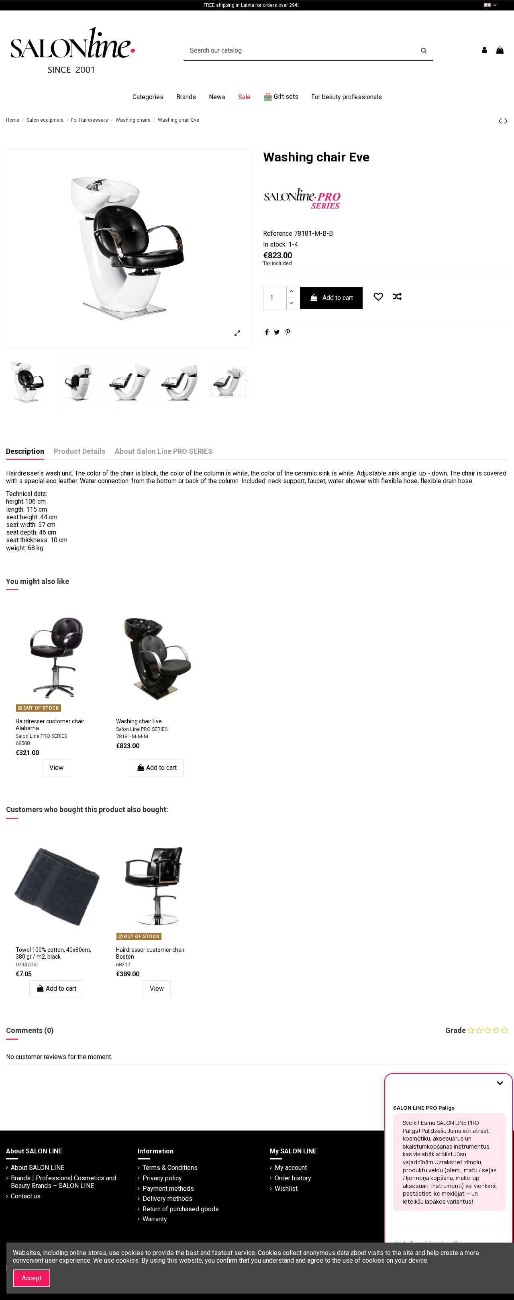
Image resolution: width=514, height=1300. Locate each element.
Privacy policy (162, 1178)
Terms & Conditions (170, 1167)
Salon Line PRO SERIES (41, 736)
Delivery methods (167, 1198)
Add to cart (337, 298)
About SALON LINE (37, 1167)
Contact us (26, 1196)
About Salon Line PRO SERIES (164, 451)
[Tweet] (277, 332)
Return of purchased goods (181, 1209)
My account (291, 1167)
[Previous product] (501, 121)
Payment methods (168, 1188)
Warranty (155, 1219)
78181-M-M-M (132, 736)
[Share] (267, 332)
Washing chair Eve (139, 721)
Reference (277, 233)
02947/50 (26, 964)
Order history (293, 1178)
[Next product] (506, 121)
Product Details (79, 451)
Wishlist (286, 1188)
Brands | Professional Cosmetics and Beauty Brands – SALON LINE (63, 1182)
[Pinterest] (288, 332)
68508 (23, 743)
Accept (31, 1278)
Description (25, 451)
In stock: (275, 244)
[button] (148, 97)
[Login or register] (484, 50)
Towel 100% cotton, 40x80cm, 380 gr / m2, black (53, 953)
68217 (123, 964)
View (56, 767)
